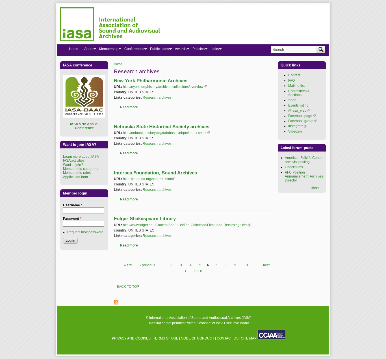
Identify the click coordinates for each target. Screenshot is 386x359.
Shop (292, 100)
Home (118, 64)
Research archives (157, 98)
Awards (179, 50)
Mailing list (296, 86)
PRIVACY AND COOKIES (131, 338)
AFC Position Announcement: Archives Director (304, 176)
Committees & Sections (299, 93)
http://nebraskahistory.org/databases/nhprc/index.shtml (166, 133)
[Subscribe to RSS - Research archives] (116, 303)
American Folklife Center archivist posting (304, 160)
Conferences (132, 50)
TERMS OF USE (165, 338)
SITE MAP (249, 338)
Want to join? (73, 165)
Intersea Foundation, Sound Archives (155, 173)
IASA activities (73, 161)
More (315, 188)
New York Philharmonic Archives (150, 80)
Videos (295, 131)
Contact (294, 75)
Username (72, 205)
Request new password (85, 232)
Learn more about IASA (81, 157)
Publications (158, 50)
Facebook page (302, 116)
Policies (197, 50)
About (87, 50)
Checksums (294, 167)
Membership (107, 50)
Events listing (298, 105)
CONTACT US (227, 338)
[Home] (110, 25)
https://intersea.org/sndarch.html (149, 179)
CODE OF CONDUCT (197, 338)
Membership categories (81, 169)
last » (198, 271)
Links (213, 50)
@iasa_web (299, 111)
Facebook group (302, 121)
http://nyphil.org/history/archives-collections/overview (165, 87)
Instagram (297, 126)
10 (246, 265)
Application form (75, 177)
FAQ (291, 81)
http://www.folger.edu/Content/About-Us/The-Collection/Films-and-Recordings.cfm (187, 225)
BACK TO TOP (128, 287)
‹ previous (147, 265)
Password (72, 219)
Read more (129, 107)
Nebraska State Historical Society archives (161, 126)
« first (128, 265)
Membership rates (77, 173)
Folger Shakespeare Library (145, 218)
